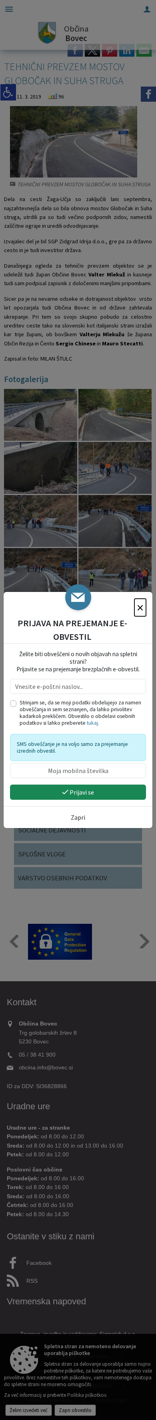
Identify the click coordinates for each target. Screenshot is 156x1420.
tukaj (92, 723)
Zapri (78, 817)
